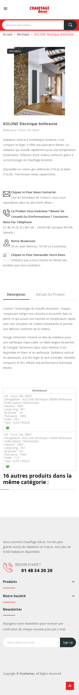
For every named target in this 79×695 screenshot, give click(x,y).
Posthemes (27, 673)
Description (16, 294)
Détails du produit (50, 294)
